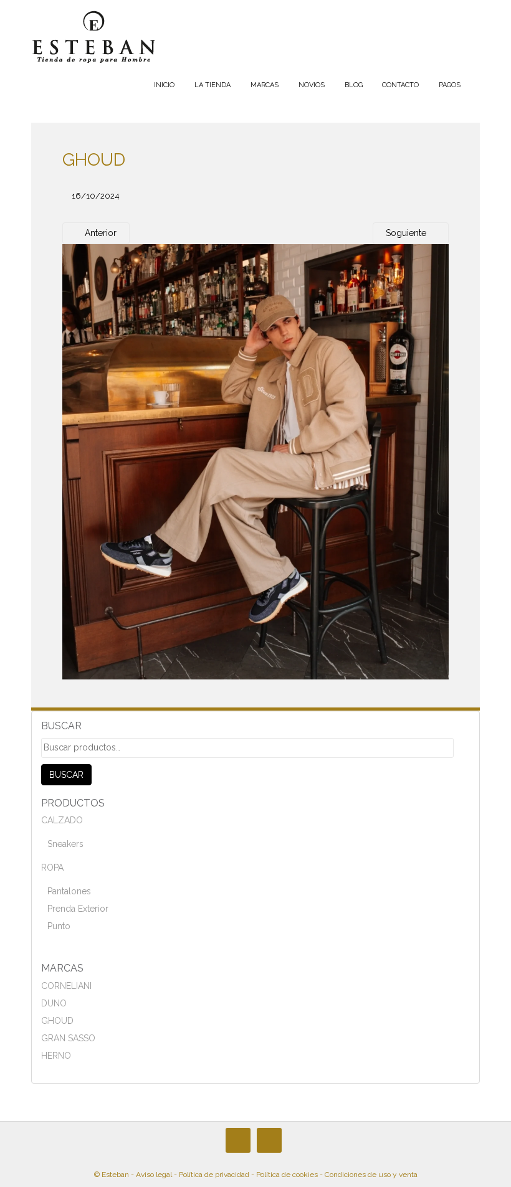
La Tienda (212, 85)
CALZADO (62, 820)
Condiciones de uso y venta (371, 1174)
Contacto (400, 85)
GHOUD (57, 1021)
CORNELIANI (66, 986)
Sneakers (65, 844)
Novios (311, 85)
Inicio (164, 85)
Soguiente (407, 233)
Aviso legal (154, 1174)
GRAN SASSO (68, 1038)
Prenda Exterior (77, 909)
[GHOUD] (255, 461)
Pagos (450, 85)
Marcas (265, 85)
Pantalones (69, 891)
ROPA (52, 868)
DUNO (54, 1003)
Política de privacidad (214, 1174)
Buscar (66, 775)
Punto (58, 926)
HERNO (56, 1056)
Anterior (99, 233)
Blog (354, 85)
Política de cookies (287, 1174)
